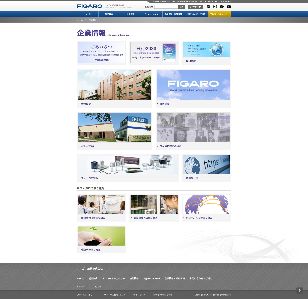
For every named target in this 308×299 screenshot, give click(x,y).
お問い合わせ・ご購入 (196, 14)
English (82, 286)
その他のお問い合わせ (162, 294)
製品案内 (109, 14)
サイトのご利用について (114, 294)
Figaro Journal (152, 14)
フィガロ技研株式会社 (90, 268)
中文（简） (98, 286)
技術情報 (130, 14)
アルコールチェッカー (219, 14)
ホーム (88, 14)
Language (196, 6)
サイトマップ (139, 294)
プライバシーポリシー (86, 294)
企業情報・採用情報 (173, 14)
